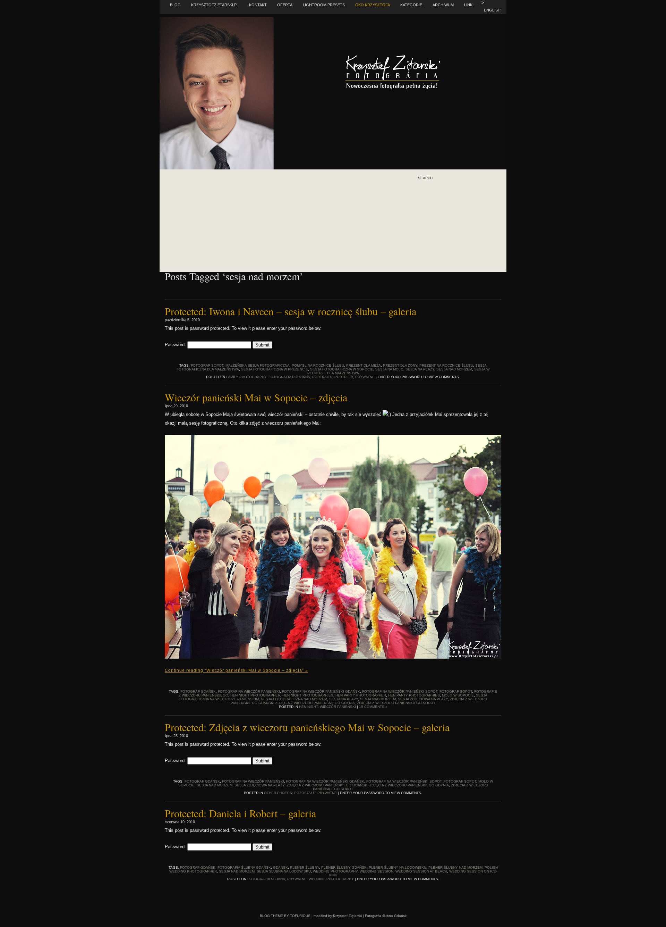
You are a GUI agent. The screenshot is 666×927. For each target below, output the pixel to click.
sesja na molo (389, 369)
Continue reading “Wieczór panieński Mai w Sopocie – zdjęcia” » (236, 670)
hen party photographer (360, 695)
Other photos (278, 793)
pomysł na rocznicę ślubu (318, 365)
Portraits (322, 377)
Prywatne (365, 377)
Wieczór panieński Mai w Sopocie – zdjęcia (256, 397)
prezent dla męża (363, 365)
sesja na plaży (419, 369)
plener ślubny (304, 867)
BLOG (175, 5)
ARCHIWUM (443, 5)
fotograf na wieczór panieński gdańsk (321, 691)
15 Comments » (373, 707)
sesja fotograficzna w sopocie (341, 369)
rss (435, 208)
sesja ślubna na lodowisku (284, 871)
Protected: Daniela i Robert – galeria (240, 813)
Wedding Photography (335, 871)
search (425, 178)
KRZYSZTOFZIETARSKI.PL (215, 5)
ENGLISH (492, 10)
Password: (176, 344)
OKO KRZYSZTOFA (372, 5)
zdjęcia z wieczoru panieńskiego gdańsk (327, 785)
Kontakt (258, 5)
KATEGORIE (411, 5)
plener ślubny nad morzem (455, 867)
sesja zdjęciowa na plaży (423, 699)
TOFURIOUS (300, 916)
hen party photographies (414, 695)
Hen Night (308, 707)
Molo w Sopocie (458, 695)
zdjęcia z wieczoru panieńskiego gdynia (315, 703)
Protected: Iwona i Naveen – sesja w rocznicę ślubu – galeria (290, 311)
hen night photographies (307, 695)
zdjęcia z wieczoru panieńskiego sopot (396, 703)
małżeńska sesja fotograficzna (257, 365)
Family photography (246, 377)
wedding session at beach (421, 871)
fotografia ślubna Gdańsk (244, 867)
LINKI (468, 5)
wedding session (376, 871)
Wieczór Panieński (338, 707)
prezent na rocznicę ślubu (446, 365)
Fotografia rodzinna (289, 377)
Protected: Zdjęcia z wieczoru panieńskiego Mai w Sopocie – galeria (307, 727)
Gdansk (280, 867)
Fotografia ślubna (266, 879)
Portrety (343, 377)
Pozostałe (304, 793)
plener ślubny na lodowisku (397, 867)
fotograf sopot (207, 365)
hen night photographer (255, 695)
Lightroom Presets (324, 5)
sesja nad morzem (454, 369)
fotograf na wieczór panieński (249, 691)
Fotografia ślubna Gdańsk (386, 916)
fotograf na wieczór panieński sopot (399, 691)
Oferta (284, 5)
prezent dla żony (400, 365)
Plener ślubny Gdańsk (344, 867)
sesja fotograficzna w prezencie (274, 369)
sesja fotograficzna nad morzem (294, 699)
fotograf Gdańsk (198, 691)
